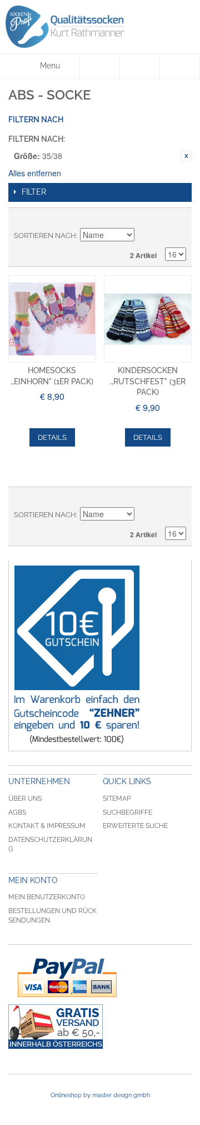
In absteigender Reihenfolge (144, 235)
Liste (177, 219)
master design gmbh (121, 1095)
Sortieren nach (45, 235)
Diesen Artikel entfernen (186, 155)
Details (52, 437)
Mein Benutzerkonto (46, 897)
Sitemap (117, 798)
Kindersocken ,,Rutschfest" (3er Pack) (148, 381)
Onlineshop (66, 1095)
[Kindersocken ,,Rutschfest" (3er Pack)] (147, 319)
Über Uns (25, 798)
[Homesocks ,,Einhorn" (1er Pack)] (52, 319)
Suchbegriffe (127, 812)
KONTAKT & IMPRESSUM (47, 826)
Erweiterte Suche (135, 826)
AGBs (17, 812)
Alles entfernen (34, 173)
